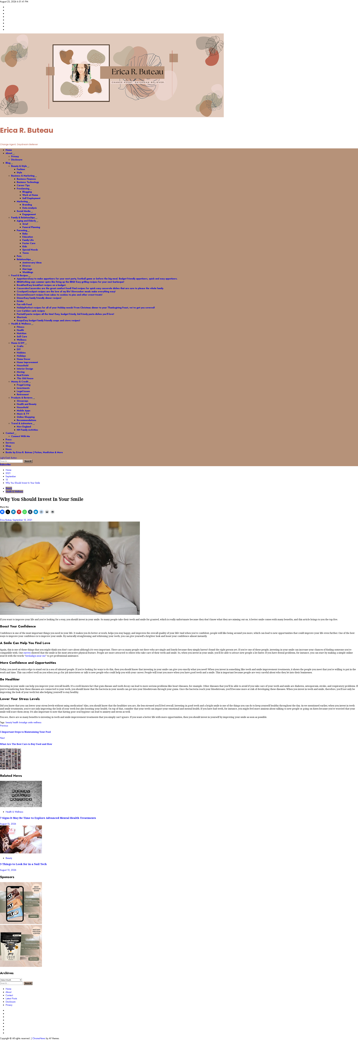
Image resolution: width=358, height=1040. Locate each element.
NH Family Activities (27, 429)
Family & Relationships (23, 217)
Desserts (59, 294)
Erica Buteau (6, 520)
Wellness (21, 339)
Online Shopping (26, 417)
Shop (8, 446)
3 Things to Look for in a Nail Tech (23, 864)
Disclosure (16, 159)
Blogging (27, 191)
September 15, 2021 (22, 520)
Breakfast (41, 285)
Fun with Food (24, 304)
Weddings (27, 272)
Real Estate (23, 375)
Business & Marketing (22, 175)
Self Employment (31, 198)
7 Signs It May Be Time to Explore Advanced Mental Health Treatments (48, 818)
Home (9, 150)
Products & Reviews (21, 397)
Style (19, 172)
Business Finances (26, 179)
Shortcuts (22, 317)
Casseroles (90, 288)
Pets (19, 256)
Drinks (20, 301)
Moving (20, 372)
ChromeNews (38, 1038)
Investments (23, 388)
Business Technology (28, 182)
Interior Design (25, 368)
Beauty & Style (19, 166)
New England (24, 426)
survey (27, 652)
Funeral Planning (31, 227)
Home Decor (23, 359)
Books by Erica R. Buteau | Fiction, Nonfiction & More (34, 452)
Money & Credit (19, 381)
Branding (27, 204)
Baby (25, 233)
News (9, 449)
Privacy (15, 156)
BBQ (70, 281)
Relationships (24, 259)
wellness (37, 722)
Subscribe (5, 464)
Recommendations (26, 420)
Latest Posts (11, 998)
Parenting (22, 230)
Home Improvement (27, 362)
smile (30, 722)
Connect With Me (20, 436)
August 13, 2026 (8, 823)
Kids (24, 246)
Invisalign (23, 722)
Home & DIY (17, 343)
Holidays (21, 355)
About (9, 153)
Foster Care (28, 243)
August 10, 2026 (8, 870)
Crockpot (66, 291)
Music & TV (23, 413)
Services (10, 442)
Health (20, 330)
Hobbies (21, 352)
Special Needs (30, 249)
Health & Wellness (21, 323)
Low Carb (31, 310)
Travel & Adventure (21, 423)
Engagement (29, 214)
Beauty (9, 488)
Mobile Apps (23, 410)
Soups (48, 320)
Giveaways (22, 401)
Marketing (22, 201)
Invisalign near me (35, 655)
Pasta (65, 314)
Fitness (20, 327)
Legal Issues (23, 391)
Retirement (23, 394)
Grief (25, 224)
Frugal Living (23, 384)
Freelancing (23, 188)
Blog (8, 162)
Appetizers (97, 278)
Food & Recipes (19, 275)
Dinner (39, 298)
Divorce (26, 265)
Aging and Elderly (26, 220)
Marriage (27, 269)
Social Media (23, 211)
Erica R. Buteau (26, 130)
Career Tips (23, 185)
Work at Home (30, 195)
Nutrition (21, 333)
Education (27, 236)
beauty (9, 722)
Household (22, 365)
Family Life (28, 240)
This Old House (25, 378)
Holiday (86, 307)
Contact (10, 433)
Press (9, 439)
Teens (25, 253)
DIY (19, 349)
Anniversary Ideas (32, 262)
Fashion (21, 169)
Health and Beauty (26, 404)
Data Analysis (29, 208)
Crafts (20, 346)
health (15, 722)
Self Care (22, 336)
